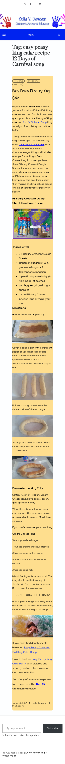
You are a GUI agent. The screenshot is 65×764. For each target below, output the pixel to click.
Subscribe (52, 728)
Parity (28, 753)
